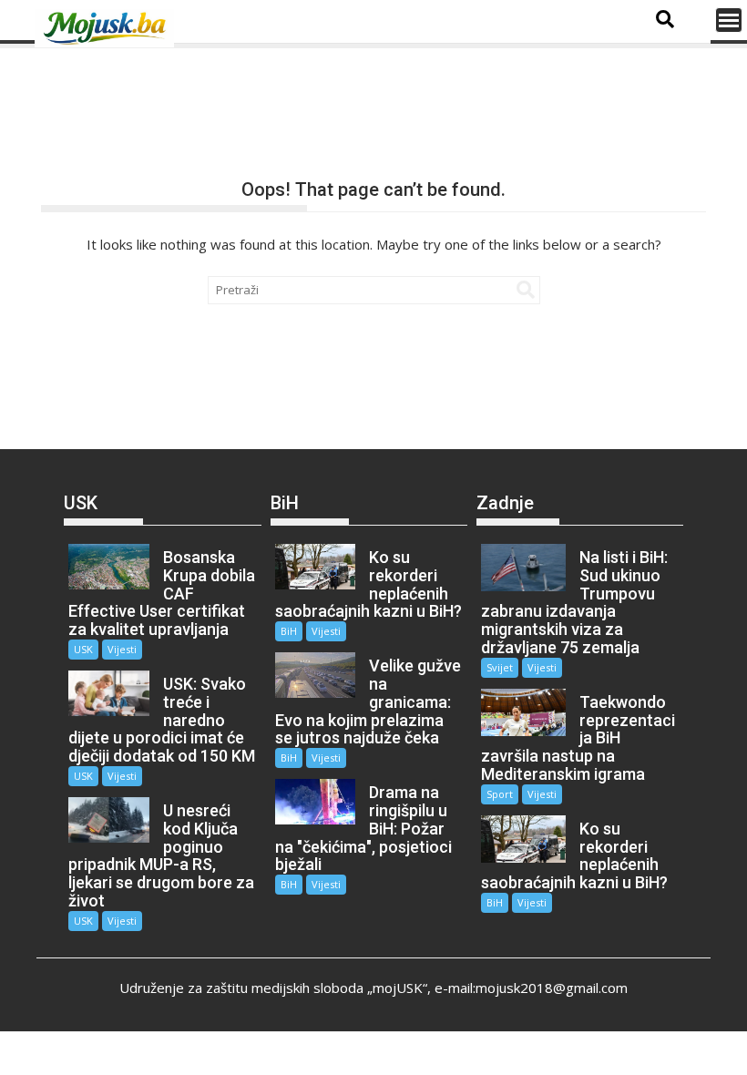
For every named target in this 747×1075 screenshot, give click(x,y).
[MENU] (728, 20)
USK (83, 649)
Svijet (499, 667)
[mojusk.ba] (107, 28)
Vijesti (122, 649)
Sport (499, 794)
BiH (289, 631)
